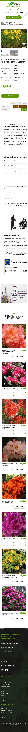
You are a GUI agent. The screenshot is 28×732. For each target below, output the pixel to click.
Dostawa (3, 717)
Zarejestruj (23, 9)
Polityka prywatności (7, 710)
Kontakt (5, 670)
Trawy (2, 696)
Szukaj (22, 12)
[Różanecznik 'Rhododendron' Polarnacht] (14, 524)
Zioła (2, 700)
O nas (4, 661)
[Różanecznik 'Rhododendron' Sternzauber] (14, 374)
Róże (2, 689)
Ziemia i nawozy (5, 693)
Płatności (4, 715)
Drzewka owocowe (6, 682)
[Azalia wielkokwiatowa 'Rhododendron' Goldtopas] (14, 561)
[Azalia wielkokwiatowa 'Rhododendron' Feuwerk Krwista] (14, 411)
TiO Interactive (16, 727)
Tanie (16, 3)
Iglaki (2, 691)
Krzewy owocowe (6, 687)
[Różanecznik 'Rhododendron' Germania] (14, 598)
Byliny (2, 698)
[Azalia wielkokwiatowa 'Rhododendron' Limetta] (24, 45)
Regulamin (4, 708)
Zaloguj (14, 9)
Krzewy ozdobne (5, 684)
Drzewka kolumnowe (7, 680)
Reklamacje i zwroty (6, 712)
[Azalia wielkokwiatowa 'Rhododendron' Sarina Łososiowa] (14, 336)
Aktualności (7, 666)
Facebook (6, 9)
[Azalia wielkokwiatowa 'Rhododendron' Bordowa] (14, 486)
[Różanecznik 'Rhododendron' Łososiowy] (14, 449)
